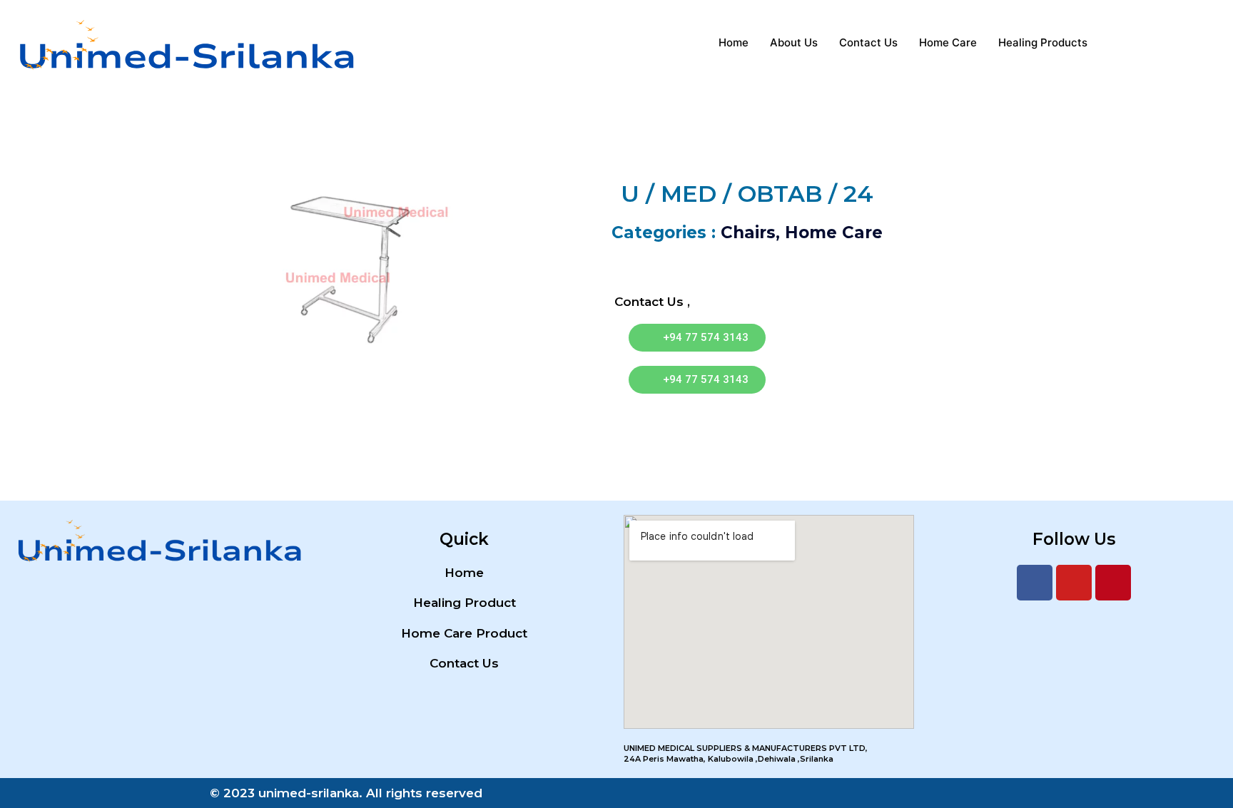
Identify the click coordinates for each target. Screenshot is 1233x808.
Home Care (948, 42)
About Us (794, 42)
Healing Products (1042, 42)
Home (734, 42)
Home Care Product (464, 633)
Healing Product (464, 602)
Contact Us (868, 42)
